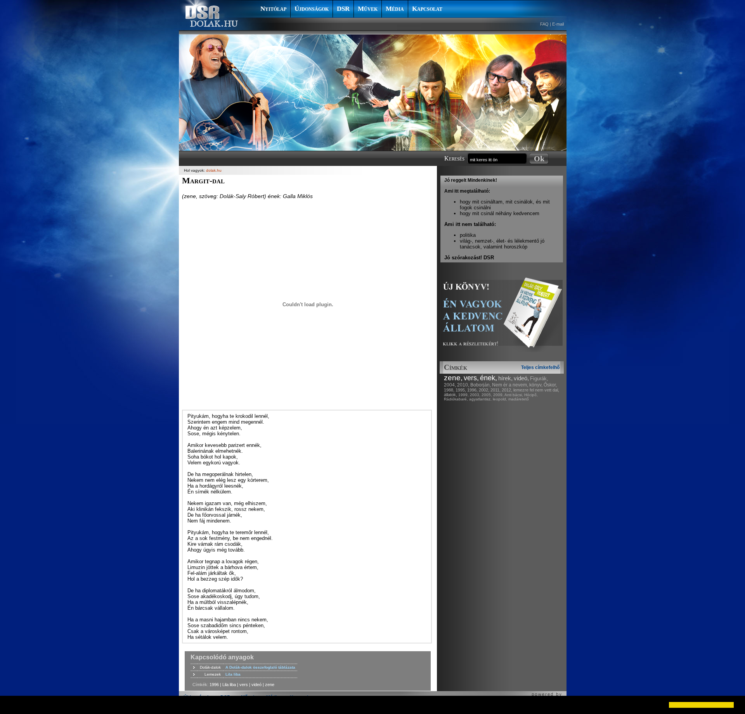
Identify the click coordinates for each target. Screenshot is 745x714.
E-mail (558, 24)
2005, (487, 395)
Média (395, 8)
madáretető (518, 399)
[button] (12, 705)
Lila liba (233, 674)
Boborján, (480, 385)
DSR (343, 8)
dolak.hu (214, 170)
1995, (461, 390)
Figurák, (539, 378)
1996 (214, 684)
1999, (463, 395)
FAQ (544, 24)
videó (256, 684)
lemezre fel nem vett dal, (536, 390)
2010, (463, 385)
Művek (368, 8)
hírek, (505, 378)
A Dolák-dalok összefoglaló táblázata (260, 667)
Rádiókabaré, (456, 399)
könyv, (535, 385)
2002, (484, 390)
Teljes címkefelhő (540, 367)
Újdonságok (312, 8)
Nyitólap (273, 8)
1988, (449, 390)
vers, (471, 378)
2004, (450, 385)
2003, (475, 395)
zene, (453, 378)
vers (243, 684)
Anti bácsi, (513, 395)
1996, (472, 390)
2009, (498, 395)
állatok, (450, 394)
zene (269, 684)
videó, (521, 378)
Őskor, (550, 385)
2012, (507, 390)
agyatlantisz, (480, 399)
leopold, (500, 399)
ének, (488, 378)
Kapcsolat (427, 8)
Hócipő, (531, 395)
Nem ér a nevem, (510, 385)
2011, (495, 390)
